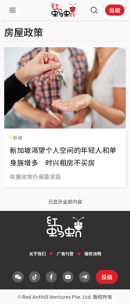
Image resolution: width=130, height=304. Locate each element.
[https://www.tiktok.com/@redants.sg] (34, 276)
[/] (63, 10)
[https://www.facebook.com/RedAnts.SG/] (51, 276)
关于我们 (37, 253)
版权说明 (93, 253)
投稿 (114, 10)
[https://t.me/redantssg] (84, 276)
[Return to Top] (114, 291)
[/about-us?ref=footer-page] (18, 276)
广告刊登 (65, 253)
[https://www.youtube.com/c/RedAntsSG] (67, 276)
